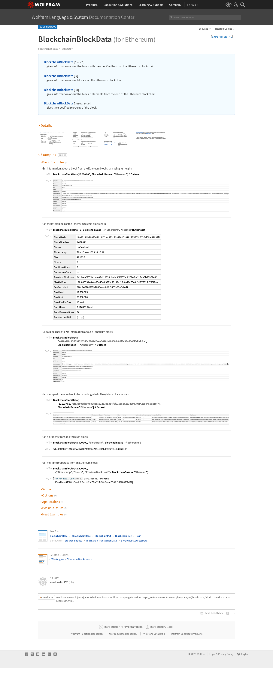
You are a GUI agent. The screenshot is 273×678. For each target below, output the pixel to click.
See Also (203, 28)
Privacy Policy (226, 654)
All (111, 144)
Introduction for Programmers (123, 626)
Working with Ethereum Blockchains (71, 559)
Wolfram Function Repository (87, 633)
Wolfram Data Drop (154, 633)
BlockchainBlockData (58, 62)
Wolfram (201, 654)
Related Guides (223, 28)
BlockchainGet (123, 536)
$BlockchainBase (114, 142)
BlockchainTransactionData (101, 540)
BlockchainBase (107, 142)
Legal (212, 654)
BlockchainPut (103, 536)
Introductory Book (161, 626)
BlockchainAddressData (134, 540)
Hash (138, 536)
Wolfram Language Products (186, 633)
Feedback (214, 613)
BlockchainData (73, 540)
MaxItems (106, 144)
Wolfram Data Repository (123, 633)
